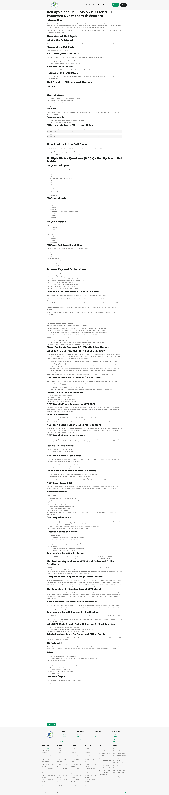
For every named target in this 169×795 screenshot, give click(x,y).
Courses (95, 5)
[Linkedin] (126, 792)
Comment (50, 683)
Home (82, 5)
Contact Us (107, 5)
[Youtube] (124, 792)
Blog (101, 5)
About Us (88, 5)
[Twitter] (121, 792)
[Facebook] (119, 792)
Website (49, 715)
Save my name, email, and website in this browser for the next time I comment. (68, 721)
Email (48, 709)
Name (49, 703)
